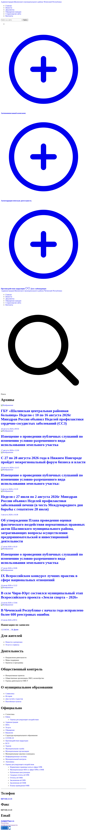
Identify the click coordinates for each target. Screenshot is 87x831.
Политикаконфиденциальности (9, 824)
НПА (7, 725)
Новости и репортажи (13, 642)
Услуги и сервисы (12, 645)
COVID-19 (9, 738)
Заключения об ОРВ (18, 780)
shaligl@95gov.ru (7, 821)
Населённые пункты (13, 701)
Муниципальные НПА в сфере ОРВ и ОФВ (27, 770)
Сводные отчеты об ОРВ (19, 775)
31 (12, 630)
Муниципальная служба (14, 749)
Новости (8, 8)
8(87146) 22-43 (6, 799)
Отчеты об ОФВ (16, 778)
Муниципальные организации (17, 751)
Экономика (9, 762)
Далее (16, 630)
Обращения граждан (13, 12)
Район (7, 717)
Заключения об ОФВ (18, 783)
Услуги (8, 727)
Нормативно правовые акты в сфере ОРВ (26, 767)
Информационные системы (16, 757)
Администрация (11, 722)
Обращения (9, 730)
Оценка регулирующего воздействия (24, 720)
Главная (8, 6)
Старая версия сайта (13, 14)
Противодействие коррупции (16, 741)
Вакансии (9, 733)
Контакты (9, 16)
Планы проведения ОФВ (19, 786)
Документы (9, 10)
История (8, 696)
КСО (7, 743)
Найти (25, 20)
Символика (9, 694)
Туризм (8, 746)
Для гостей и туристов (14, 699)
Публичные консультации (20, 772)
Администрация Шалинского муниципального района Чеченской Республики (31, 2)
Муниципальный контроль (15, 759)
